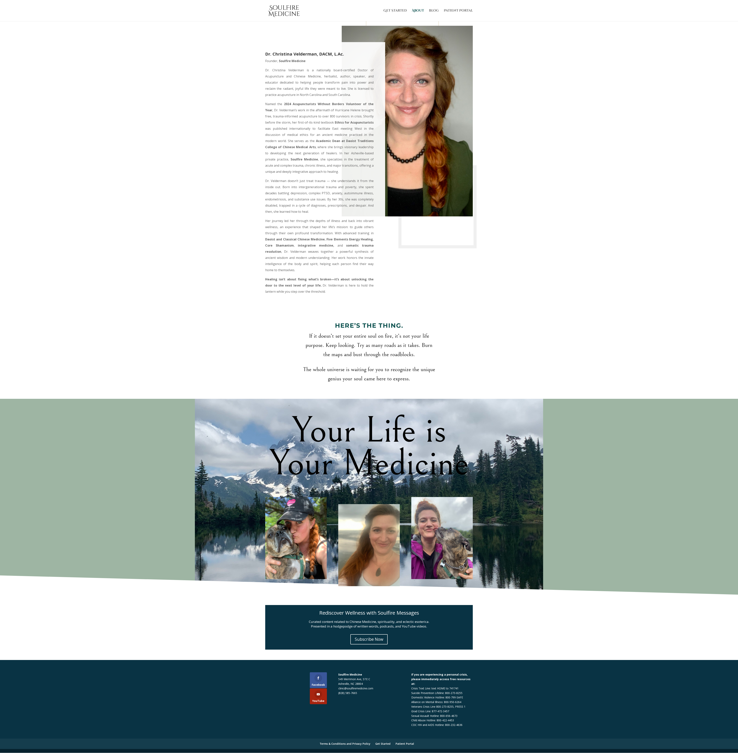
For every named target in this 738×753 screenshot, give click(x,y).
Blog (434, 11)
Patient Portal (458, 11)
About (418, 11)
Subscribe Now (369, 639)
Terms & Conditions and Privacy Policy (345, 744)
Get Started (395, 11)
